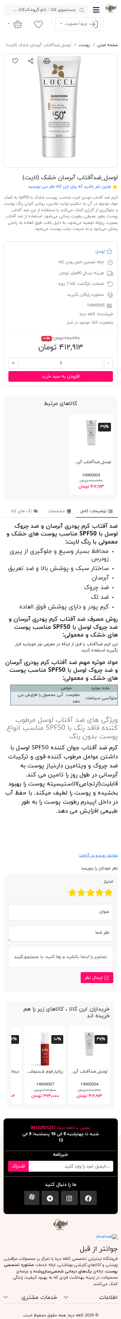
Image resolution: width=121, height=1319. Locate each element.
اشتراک (18, 1166)
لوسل (100, 251)
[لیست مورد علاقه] (38, 24)
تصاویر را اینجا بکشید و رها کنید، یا (60, 957)
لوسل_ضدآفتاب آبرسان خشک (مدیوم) (77, 462)
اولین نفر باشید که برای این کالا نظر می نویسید (69, 187)
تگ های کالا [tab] (22, 511)
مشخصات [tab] (57, 511)
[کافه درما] (110, 8)
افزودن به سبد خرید (61, 376)
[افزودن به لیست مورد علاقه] (15, 61)
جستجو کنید (26, 957)
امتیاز (108, 882)
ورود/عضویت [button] (75, 24)
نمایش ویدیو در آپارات (98, 855)
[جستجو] (82, 10)
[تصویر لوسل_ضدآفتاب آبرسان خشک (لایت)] (60, 110)
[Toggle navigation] (96, 10)
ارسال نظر (94, 978)
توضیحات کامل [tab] (94, 511)
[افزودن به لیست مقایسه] (46, 61)
